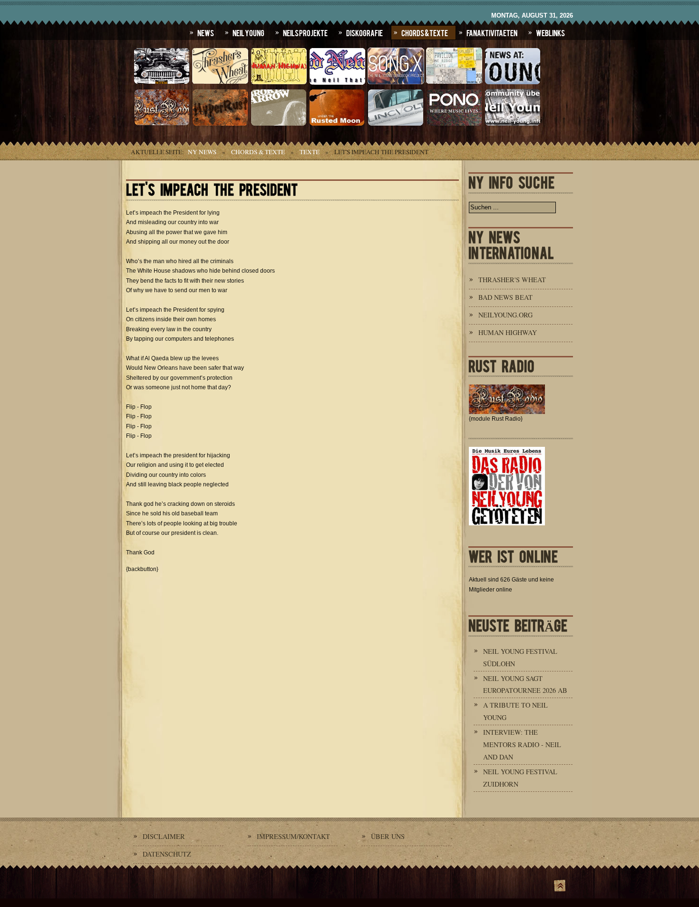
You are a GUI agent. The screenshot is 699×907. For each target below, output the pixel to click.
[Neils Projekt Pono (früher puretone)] (454, 124)
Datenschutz (167, 853)
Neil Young (248, 32)
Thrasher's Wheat (512, 279)
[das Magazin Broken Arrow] (278, 124)
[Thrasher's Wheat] (220, 83)
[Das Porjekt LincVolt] (395, 124)
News (205, 32)
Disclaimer (164, 836)
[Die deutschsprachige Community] (512, 124)
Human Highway (507, 332)
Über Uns (388, 836)
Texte (310, 152)
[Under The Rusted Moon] (337, 124)
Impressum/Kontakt (293, 836)
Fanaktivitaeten (491, 32)
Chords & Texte (424, 32)
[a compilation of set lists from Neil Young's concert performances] (454, 83)
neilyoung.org (505, 314)
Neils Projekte (305, 32)
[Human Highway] (278, 83)
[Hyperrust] (220, 124)
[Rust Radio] (161, 124)
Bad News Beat (505, 297)
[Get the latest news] (512, 83)
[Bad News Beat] (337, 83)
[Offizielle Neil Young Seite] (161, 83)
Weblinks (550, 32)
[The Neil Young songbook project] (395, 83)
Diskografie (364, 32)
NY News (202, 152)
